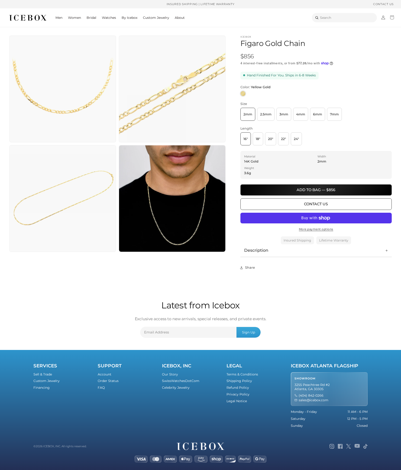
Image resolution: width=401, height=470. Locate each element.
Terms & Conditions (242, 374)
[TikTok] (365, 446)
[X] (348, 446)
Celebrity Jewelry (176, 387)
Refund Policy (237, 387)
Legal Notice (236, 401)
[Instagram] (332, 446)
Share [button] (250, 267)
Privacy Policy (237, 394)
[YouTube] (357, 446)
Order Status (108, 381)
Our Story (170, 374)
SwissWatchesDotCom (180, 381)
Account (104, 374)
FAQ (101, 387)
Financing (41, 387)
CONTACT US (383, 4)
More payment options (316, 229)
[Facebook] (340, 446)
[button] (59, 17)
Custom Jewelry (46, 381)
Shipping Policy (239, 381)
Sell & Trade (42, 374)
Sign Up (248, 332)
